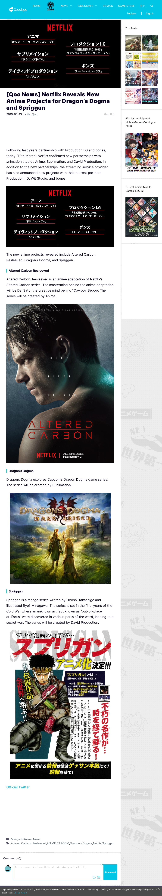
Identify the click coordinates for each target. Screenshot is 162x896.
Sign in (150, 13)
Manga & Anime (21, 839)
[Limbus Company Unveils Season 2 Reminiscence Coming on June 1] (150, 44)
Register (132, 13)
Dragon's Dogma (81, 843)
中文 (142, 5)
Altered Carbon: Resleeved (28, 843)
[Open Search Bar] (152, 5)
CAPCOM (63, 843)
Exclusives (85, 5)
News (64, 5)
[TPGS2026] (50, 6)
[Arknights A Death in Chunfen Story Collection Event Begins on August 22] (133, 44)
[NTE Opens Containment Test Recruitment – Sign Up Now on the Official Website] (150, 96)
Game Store (126, 5)
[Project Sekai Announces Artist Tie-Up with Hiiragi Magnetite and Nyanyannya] (133, 61)
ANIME (51, 843)
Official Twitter (18, 787)
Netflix (97, 843)
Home (36, 5)
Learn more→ (21, 893)
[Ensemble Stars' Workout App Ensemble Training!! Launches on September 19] (150, 61)
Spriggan (108, 843)
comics (108, 5)
